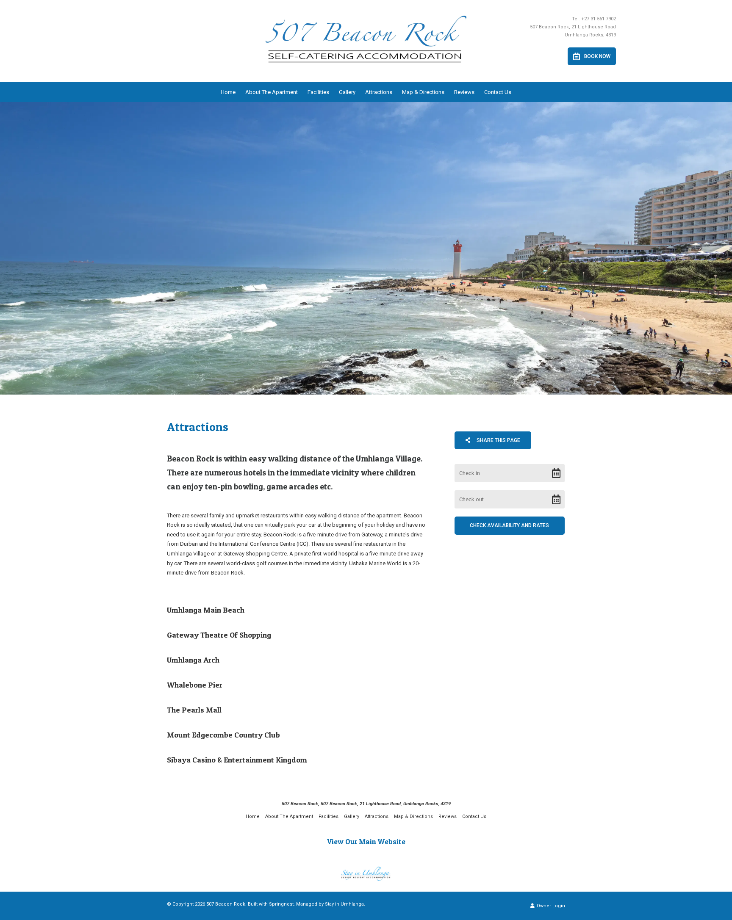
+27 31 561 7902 (598, 19)
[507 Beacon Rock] (366, 36)
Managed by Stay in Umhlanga (330, 904)
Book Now (597, 56)
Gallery (347, 92)
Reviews (464, 92)
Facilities (318, 92)
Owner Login (550, 906)
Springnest (281, 904)
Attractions (378, 92)
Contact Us (497, 92)
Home (228, 92)
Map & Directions (423, 92)
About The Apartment (271, 92)
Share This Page (497, 440)
